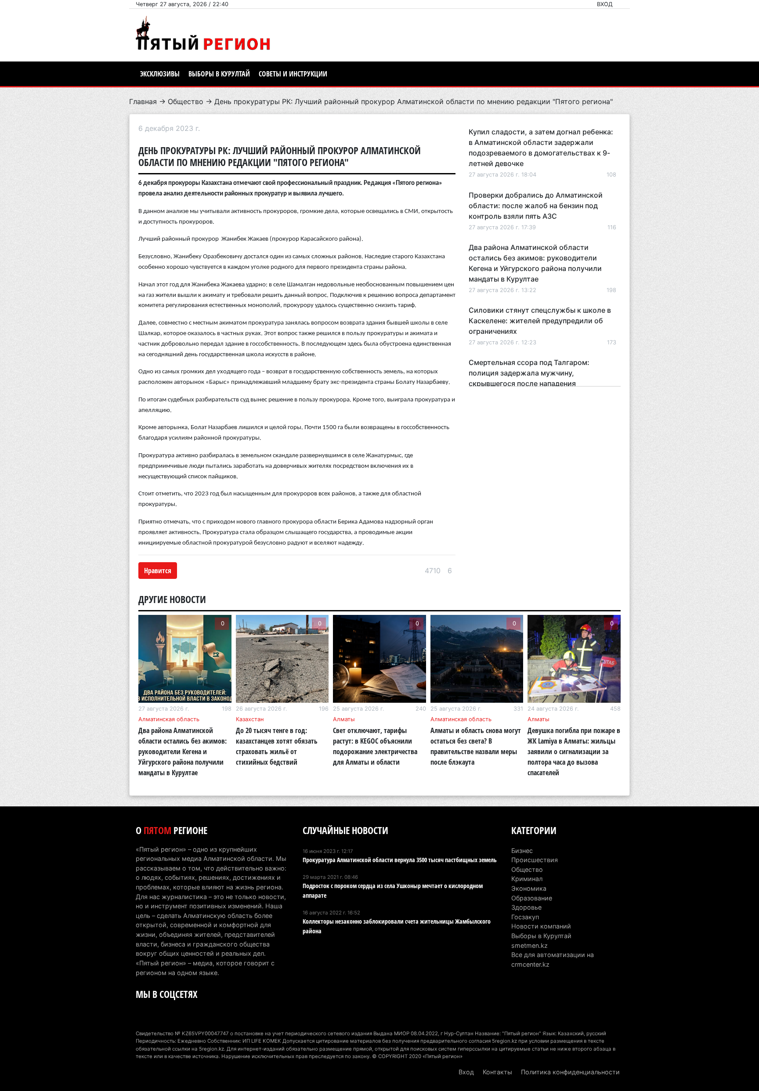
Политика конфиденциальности (570, 1072)
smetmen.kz (529, 945)
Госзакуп (525, 917)
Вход (605, 4)
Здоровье (526, 907)
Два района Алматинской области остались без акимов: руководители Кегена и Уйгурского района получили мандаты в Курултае (182, 751)
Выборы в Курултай (219, 74)
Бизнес (522, 850)
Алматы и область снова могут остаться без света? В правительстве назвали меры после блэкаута (475, 746)
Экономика (528, 888)
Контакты (497, 1072)
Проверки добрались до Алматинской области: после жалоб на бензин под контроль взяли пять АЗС (536, 205)
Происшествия (534, 859)
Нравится (157, 570)
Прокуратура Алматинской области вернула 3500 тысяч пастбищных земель (400, 860)
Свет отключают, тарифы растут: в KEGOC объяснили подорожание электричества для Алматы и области (375, 746)
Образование (531, 898)
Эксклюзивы (160, 74)
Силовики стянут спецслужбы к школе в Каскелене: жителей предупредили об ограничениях (540, 321)
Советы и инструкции (293, 74)
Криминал (526, 878)
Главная (143, 101)
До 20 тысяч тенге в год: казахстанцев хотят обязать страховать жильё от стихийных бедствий (277, 746)
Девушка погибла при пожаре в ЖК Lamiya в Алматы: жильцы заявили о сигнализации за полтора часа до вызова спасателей (574, 751)
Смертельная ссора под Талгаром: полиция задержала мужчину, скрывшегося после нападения (529, 373)
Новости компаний (541, 926)
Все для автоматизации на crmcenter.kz (552, 959)
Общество (185, 101)
